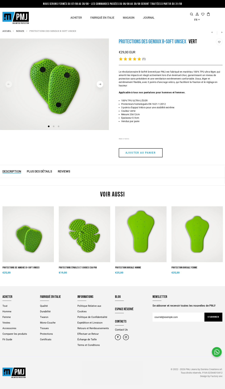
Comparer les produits (14, 333)
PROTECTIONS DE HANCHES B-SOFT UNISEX (21, 267)
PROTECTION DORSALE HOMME (128, 267)
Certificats (45, 339)
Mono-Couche (48, 322)
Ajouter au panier (141, 152)
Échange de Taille (87, 339)
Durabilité (45, 311)
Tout (4, 305)
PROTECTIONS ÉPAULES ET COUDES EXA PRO (78, 267)
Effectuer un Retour (88, 333)
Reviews (64, 171)
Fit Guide (7, 339)
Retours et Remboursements (93, 328)
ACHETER (76, 17)
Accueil (6, 31)
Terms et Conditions (88, 345)
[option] (54, 84)
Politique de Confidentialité (92, 317)
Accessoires (9, 328)
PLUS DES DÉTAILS (39, 171)
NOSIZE (20, 31)
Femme (6, 317)
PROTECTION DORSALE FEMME (184, 267)
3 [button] (58, 126)
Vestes (6, 322)
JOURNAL (149, 17)
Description (11, 171)
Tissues (44, 328)
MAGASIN (128, 17)
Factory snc (217, 376)
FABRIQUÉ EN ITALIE (102, 17)
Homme (6, 311)
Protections (46, 333)
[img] (130, 59)
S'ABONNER (213, 317)
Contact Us (121, 329)
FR (196, 19)
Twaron (44, 317)
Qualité (44, 305)
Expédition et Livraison (89, 322)
